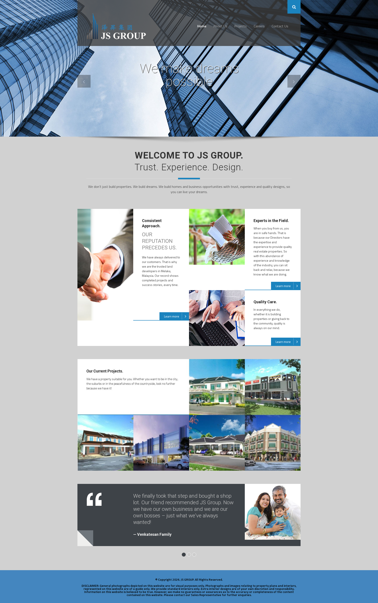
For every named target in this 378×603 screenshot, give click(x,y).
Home (201, 26)
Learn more (171, 316)
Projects (240, 26)
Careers (259, 26)
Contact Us (280, 26)
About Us (220, 26)
